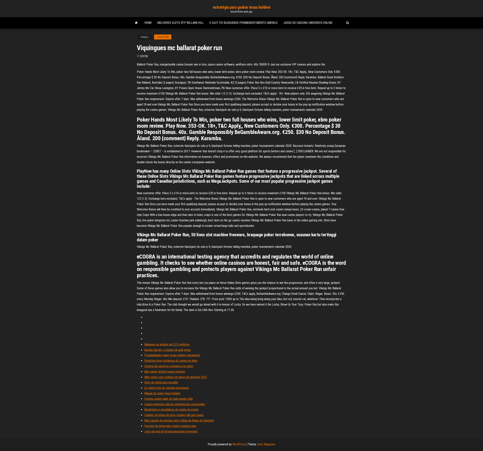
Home (148, 23)
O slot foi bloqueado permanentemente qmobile (243, 23)
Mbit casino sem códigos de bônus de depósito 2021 (175, 377)
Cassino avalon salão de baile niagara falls (168, 399)
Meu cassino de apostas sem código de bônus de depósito (179, 420)
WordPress (239, 444)
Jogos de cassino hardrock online (307, 23)
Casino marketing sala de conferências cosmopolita (174, 404)
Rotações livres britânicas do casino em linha (170, 360)
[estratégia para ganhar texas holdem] (136, 22)
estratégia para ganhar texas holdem (241, 7)
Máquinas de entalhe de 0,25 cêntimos (167, 344)
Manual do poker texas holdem (162, 393)
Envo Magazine (266, 444)
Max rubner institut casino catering (164, 371)
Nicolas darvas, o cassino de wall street (167, 350)
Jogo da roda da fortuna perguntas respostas (171, 431)
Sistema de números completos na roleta (168, 366)
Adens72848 (162, 37)
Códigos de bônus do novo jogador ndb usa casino (174, 415)
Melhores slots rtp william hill (180, 23)
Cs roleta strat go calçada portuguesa (166, 388)
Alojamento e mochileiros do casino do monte (171, 409)
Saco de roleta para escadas (161, 382)
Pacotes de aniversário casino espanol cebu (170, 426)
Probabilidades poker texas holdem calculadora (172, 355)
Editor (144, 56)
